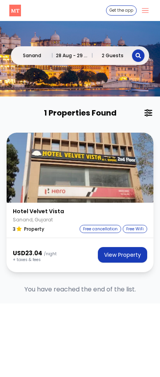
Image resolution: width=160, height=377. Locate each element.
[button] (80, 168)
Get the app (121, 10)
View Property (122, 255)
